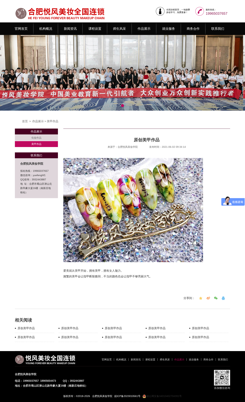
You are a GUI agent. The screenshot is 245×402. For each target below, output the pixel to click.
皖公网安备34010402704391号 (164, 396)
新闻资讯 (70, 28)
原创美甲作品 (26, 328)
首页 (25, 121)
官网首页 (21, 28)
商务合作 (193, 28)
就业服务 (168, 28)
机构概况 (45, 28)
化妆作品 (36, 137)
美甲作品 (52, 121)
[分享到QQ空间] (200, 298)
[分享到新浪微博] (208, 298)
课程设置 (94, 28)
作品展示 (144, 28)
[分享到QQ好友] (223, 298)
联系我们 (217, 28)
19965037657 (216, 13)
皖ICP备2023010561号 (127, 396)
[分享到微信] (216, 298)
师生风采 (119, 28)
